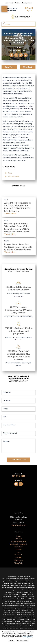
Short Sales (19, 547)
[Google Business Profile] (16, 484)
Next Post (27, 67)
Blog (18, 552)
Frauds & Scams (13, 176)
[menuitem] (19, 536)
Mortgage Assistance (18, 541)
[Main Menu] (4, 9)
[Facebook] (21, 484)
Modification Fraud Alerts (18, 544)
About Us (18, 539)
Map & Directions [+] (19, 525)
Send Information (18, 460)
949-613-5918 (29, 9)
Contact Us (18, 555)
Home (19, 536)
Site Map (19, 558)
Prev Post (9, 67)
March (8, 24)
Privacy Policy (18, 563)
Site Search (19, 560)
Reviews (18, 549)
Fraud (10, 173)
